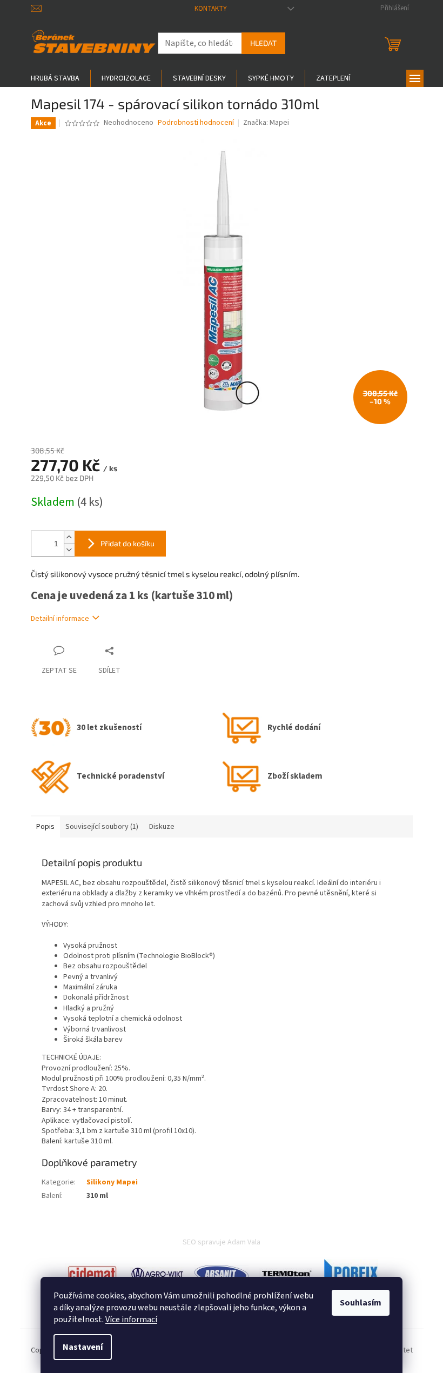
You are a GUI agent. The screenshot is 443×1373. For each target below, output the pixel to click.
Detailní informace (60, 618)
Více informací (131, 1319)
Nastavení (83, 1347)
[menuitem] (55, 78)
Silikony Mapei (112, 1182)
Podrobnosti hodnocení (196, 123)
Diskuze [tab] (161, 826)
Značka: (266, 122)
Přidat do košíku (127, 543)
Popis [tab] (45, 826)
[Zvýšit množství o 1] (69, 537)
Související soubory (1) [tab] (101, 826)
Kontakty (210, 9)
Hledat (263, 43)
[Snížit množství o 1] (69, 550)
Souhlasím (360, 1303)
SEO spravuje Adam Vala (221, 1242)
